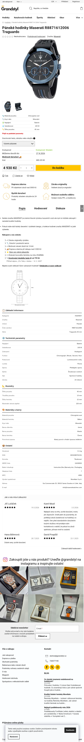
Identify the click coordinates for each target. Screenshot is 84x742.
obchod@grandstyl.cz (58, 656)
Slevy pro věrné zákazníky (19, 252)
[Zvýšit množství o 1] (31, 168)
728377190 (54, 661)
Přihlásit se (42, 636)
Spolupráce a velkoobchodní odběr (15, 681)
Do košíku (58, 167)
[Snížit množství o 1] (21, 168)
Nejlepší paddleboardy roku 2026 (57, 708)
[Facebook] (46, 667)
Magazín (5, 675)
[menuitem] (6, 17)
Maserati (57, 36)
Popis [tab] (22, 208)
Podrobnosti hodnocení (36, 36)
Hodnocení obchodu (10, 678)
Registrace (76, 1)
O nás (4, 672)
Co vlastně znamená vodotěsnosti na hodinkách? (58, 680)
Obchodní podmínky (10, 662)
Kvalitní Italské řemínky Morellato (57, 694)
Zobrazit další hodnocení (70, 548)
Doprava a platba (9, 658)
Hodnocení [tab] (40, 208)
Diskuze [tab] (60, 208)
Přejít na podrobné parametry (12, 134)
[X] (52, 667)
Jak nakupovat (7, 2)
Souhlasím (70, 730)
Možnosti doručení (10, 157)
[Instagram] (57, 667)
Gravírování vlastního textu (18, 258)
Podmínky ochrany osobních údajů (15, 668)
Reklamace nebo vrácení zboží (14, 665)
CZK (52, 1)
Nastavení (14, 737)
